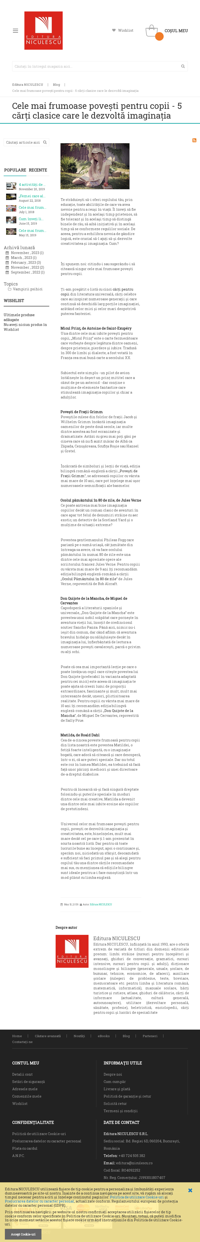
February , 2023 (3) (25, 262)
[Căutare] (45, 142)
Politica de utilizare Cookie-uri (137, 1197)
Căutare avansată (48, 1036)
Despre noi (113, 1074)
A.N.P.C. (18, 1155)
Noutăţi (79, 1036)
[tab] (15, 170)
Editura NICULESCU (27, 84)
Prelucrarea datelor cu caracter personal (39, 1201)
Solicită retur (115, 1103)
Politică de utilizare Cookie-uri (39, 1133)
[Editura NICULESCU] (43, 30)
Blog (56, 84)
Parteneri (150, 1036)
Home (17, 1036)
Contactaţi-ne (22, 1042)
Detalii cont (22, 1074)
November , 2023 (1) (26, 252)
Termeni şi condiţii (121, 1111)
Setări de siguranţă (28, 1081)
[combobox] (100, 66)
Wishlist (125, 30)
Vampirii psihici (27, 289)
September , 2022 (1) (27, 272)
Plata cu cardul (25, 1148)
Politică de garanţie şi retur (127, 1096)
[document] (100, 1213)
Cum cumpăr (115, 1081)
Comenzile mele (26, 1096)
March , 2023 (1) (23, 257)
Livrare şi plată (117, 1089)
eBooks (104, 1036)
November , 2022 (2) (26, 267)
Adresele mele (25, 1089)
